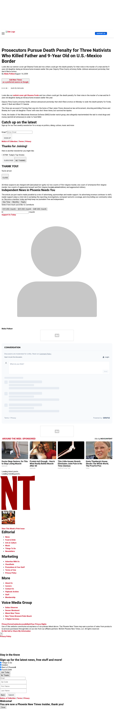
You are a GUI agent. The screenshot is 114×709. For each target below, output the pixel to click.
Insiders (5, 665)
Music (7, 546)
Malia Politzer (9, 74)
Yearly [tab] (23, 202)
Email (4, 132)
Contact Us (9, 589)
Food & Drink (10, 540)
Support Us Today (9, 215)
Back (3, 695)
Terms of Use (10, 570)
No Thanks (5, 675)
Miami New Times (12, 613)
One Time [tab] (6, 202)
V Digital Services (12, 619)
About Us (9, 583)
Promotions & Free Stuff (15, 567)
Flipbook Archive (12, 592)
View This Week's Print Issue (13, 529)
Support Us (101, 33)
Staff (7, 595)
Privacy (28, 141)
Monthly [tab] (15, 202)
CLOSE (5, 178)
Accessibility (24, 624)
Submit (11, 695)
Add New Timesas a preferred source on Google (15, 81)
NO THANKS (20, 160)
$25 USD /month (24, 209)
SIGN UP (7, 138)
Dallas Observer (11, 607)
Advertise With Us (12, 561)
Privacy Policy (10, 573)
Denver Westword (12, 610)
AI (30, 624)
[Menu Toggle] (3, 33)
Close (3, 707)
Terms (21, 141)
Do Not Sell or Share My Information (16, 631)
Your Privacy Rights (38, 624)
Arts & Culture (10, 543)
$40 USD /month (39, 209)
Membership (10, 597)
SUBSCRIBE (8, 160)
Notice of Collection (9, 141)
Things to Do (7, 663)
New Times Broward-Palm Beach (18, 616)
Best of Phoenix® (9, 667)
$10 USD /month (9, 209)
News (7, 537)
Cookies (16, 624)
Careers (8, 586)
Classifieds (9, 564)
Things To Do (10, 548)
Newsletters (10, 551)
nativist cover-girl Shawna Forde (26, 95)
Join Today (5, 672)
